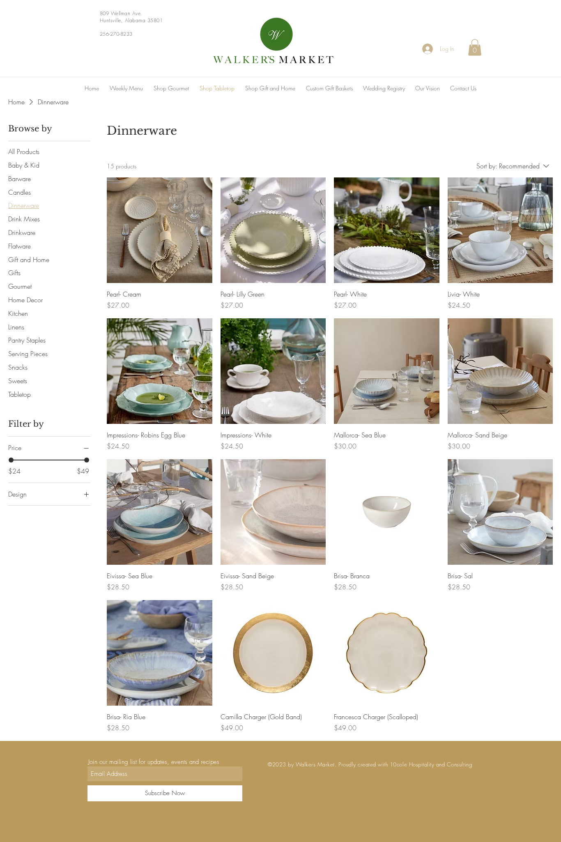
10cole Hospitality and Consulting (431, 764)
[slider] (11, 460)
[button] (475, 47)
